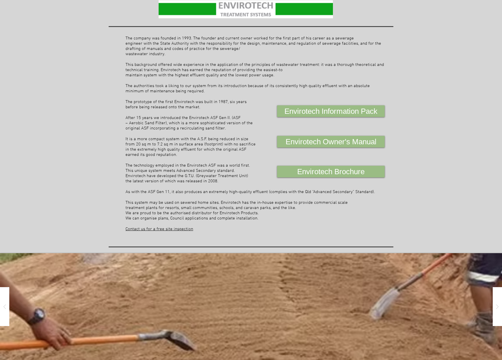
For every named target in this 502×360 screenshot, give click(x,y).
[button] (251, 306)
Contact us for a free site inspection (159, 229)
